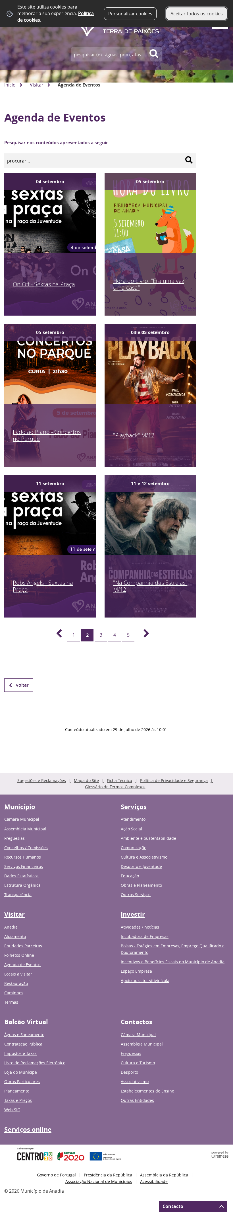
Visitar (36, 85)
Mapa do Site (86, 780)
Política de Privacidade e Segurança (174, 780)
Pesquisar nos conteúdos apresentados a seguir (56, 142)
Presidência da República (108, 1175)
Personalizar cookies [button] (130, 14)
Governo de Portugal (56, 1175)
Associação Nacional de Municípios (98, 1181)
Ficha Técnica (119, 780)
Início (10, 85)
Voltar (22, 685)
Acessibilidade (154, 1181)
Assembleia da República (164, 1175)
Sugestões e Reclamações (41, 780)
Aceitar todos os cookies (196, 14)
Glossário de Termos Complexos (115, 786)
